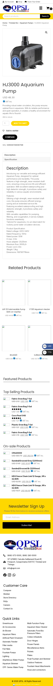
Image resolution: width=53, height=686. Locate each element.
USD (47, 346)
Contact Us (8, 608)
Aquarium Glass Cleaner (37, 627)
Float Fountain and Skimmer (38, 659)
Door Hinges (32, 641)
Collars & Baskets (34, 637)
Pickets (30, 651)
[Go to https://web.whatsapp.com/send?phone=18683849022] (14, 575)
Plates (29, 655)
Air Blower (7, 631)
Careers (6, 605)
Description (10, 155)
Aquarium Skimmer (10, 663)
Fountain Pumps (9, 652)
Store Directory (9, 598)
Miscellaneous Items (35, 648)
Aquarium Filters (9, 634)
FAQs (5, 601)
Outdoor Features (34, 662)
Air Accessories (9, 627)
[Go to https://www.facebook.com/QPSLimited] (5, 575)
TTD (47, 352)
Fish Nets (6, 649)
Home (5, 23)
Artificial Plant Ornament (13, 638)
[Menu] (41, 8)
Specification (11, 159)
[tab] (26, 155)
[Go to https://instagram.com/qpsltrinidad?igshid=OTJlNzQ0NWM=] (9, 575)
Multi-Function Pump (35, 623)
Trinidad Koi (13, 23)
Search (45, 16)
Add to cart (20, 123)
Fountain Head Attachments (38, 666)
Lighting (6, 656)
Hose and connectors (36, 670)
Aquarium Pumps (26, 23)
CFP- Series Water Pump (13, 667)
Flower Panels (33, 644)
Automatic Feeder (10, 642)
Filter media (7, 645)
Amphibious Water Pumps (13, 660)
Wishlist (6, 594)
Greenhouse (8, 623)
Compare (10, 137)
